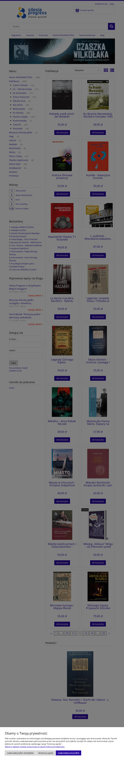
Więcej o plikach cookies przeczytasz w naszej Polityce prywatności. (35, 746)
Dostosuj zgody (45, 753)
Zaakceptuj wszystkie (68, 753)
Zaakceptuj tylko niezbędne (20, 753)
